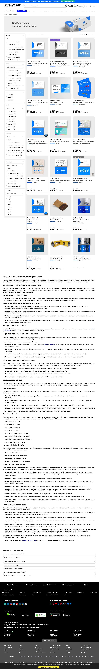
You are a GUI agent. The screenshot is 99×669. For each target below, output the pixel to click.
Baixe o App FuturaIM (56, 611)
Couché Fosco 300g (14, 78)
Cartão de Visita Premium (15, 47)
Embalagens (69, 649)
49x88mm (11, 119)
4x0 (10, 94)
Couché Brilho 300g (14, 75)
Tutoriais (86, 585)
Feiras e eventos (85, 649)
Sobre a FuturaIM (36, 592)
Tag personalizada (39, 651)
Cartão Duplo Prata (14, 57)
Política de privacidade (84, 664)
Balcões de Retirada (12, 585)
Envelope (37, 647)
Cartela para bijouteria (40, 652)
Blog (33, 595)
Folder (5, 651)
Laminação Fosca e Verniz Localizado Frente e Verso (23, 145)
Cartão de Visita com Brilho (33, 61)
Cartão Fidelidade (13, 59)
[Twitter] (71, 604)
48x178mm (12, 114)
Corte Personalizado (14, 186)
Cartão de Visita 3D (14, 44)
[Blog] (65, 604)
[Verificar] (11, 614)
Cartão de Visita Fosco (78, 100)
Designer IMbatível (49, 344)
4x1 (10, 97)
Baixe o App (23, 592)
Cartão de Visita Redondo (16, 49)
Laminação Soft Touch (15, 155)
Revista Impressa (85, 645)
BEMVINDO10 (61, 1)
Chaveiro (52, 652)
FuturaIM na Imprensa (68, 585)
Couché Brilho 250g (14, 73)
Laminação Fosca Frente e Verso (17, 150)
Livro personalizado (86, 647)
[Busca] (66, 6)
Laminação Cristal (13, 142)
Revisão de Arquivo (31, 585)
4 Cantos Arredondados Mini (16, 178)
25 (10, 214)
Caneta (52, 651)
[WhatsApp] (87, 6)
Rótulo (20, 647)
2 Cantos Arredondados (15, 173)
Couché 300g (13, 70)
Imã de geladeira (39, 649)
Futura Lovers (93, 592)
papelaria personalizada (29, 540)
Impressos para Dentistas (56, 139)
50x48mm (11, 121)
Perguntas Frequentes (49, 585)
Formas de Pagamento (11, 600)
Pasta (36, 645)
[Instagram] (53, 604)
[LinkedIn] (58, 604)
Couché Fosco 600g (14, 80)
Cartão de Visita (13, 41)
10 (9, 207)
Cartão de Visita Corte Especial (57, 61)
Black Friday (84, 652)
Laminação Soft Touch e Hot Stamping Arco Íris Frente (23, 157)
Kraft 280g (12, 83)
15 (9, 209)
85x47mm (11, 129)
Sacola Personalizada (55, 645)
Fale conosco (23, 595)
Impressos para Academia (56, 217)
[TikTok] (63, 604)
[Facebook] (68, 604)
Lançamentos (84, 651)
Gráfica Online (7, 645)
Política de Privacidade (8, 595)
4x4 (10, 99)
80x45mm (11, 126)
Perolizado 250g (13, 88)
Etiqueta (21, 645)
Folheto (5, 649)
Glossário (11, 656)
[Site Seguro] (25, 615)
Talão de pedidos (54, 649)
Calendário (68, 647)
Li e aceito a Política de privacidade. (49, 667)
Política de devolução (52, 595)
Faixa (20, 652)
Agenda (68, 651)
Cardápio (68, 652)
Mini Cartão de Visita (55, 100)
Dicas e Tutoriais (67, 592)
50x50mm (12, 124)
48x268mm (12, 116)
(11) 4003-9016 (7, 631)
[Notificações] (90, 6)
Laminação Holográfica (15, 152)
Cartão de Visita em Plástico (80, 178)
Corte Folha (12, 181)
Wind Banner (22, 651)
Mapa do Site (5, 592)
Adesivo (6, 652)
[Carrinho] (93, 6)
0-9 (92, 656)
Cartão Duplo (13, 52)
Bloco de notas (54, 647)
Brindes (67, 645)
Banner (21, 649)
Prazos (65, 595)
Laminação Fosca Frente (15, 147)
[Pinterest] (61, 604)
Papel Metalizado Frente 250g (16, 85)
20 (10, 212)
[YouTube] (56, 604)
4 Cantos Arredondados (15, 176)
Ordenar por (81, 34)
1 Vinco (11, 170)
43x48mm (12, 111)
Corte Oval (12, 183)
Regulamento (80, 592)
